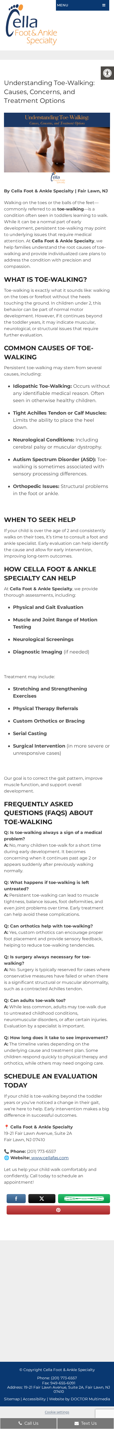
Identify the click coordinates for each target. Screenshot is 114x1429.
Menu (62, 5)
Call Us (30, 1423)
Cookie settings (57, 1412)
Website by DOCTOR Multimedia (79, 1399)
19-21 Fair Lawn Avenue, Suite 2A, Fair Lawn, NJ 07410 (67, 1389)
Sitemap (12, 1399)
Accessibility (34, 1399)
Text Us (88, 1423)
